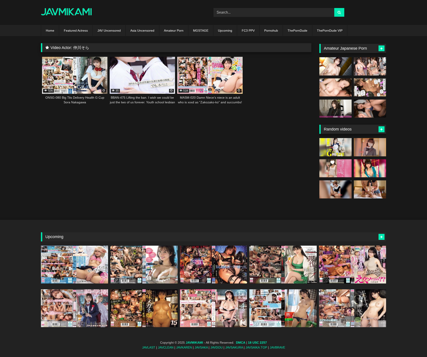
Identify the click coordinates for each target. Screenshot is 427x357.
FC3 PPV (248, 30)
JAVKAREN (184, 347)
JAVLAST (148, 347)
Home (50, 30)
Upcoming (225, 30)
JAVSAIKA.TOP (256, 347)
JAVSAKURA (234, 347)
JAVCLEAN (165, 347)
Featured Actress (76, 30)
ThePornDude (297, 30)
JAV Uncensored (109, 30)
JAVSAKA (201, 347)
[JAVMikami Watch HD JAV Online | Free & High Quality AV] (66, 12)
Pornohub (271, 30)
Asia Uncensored (142, 30)
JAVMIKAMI (194, 342)
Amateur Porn (173, 30)
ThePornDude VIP (329, 30)
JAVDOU (216, 347)
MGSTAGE (200, 30)
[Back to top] (413, 343)
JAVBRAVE (277, 347)
